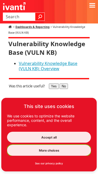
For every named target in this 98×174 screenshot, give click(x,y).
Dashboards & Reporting (32, 27)
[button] (40, 17)
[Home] (10, 27)
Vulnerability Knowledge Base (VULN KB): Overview (48, 66)
